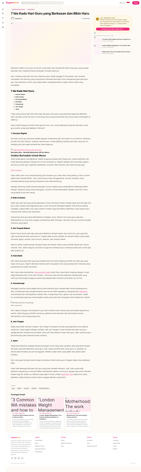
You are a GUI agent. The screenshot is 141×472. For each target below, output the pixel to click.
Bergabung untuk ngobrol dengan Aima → (112, 29)
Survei (114, 446)
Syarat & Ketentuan (40, 449)
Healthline (83, 291)
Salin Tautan (86, 18)
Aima (62, 446)
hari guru (26, 388)
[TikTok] (19, 458)
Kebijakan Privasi (39, 446)
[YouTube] (22, 458)
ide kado (34, 388)
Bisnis (36, 443)
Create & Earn (116, 443)
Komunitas (90, 440)
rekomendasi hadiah (42, 272)
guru (13, 388)
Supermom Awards (92, 446)
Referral (115, 449)
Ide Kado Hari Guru (44, 388)
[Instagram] (15, 458)
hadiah (19, 388)
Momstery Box (67, 374)
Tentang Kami (38, 440)
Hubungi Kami (38, 451)
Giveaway (115, 440)
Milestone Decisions (66, 443)
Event (88, 443)
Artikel (62, 440)
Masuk (136, 3)
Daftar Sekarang (16, 170)
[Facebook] (12, 458)
